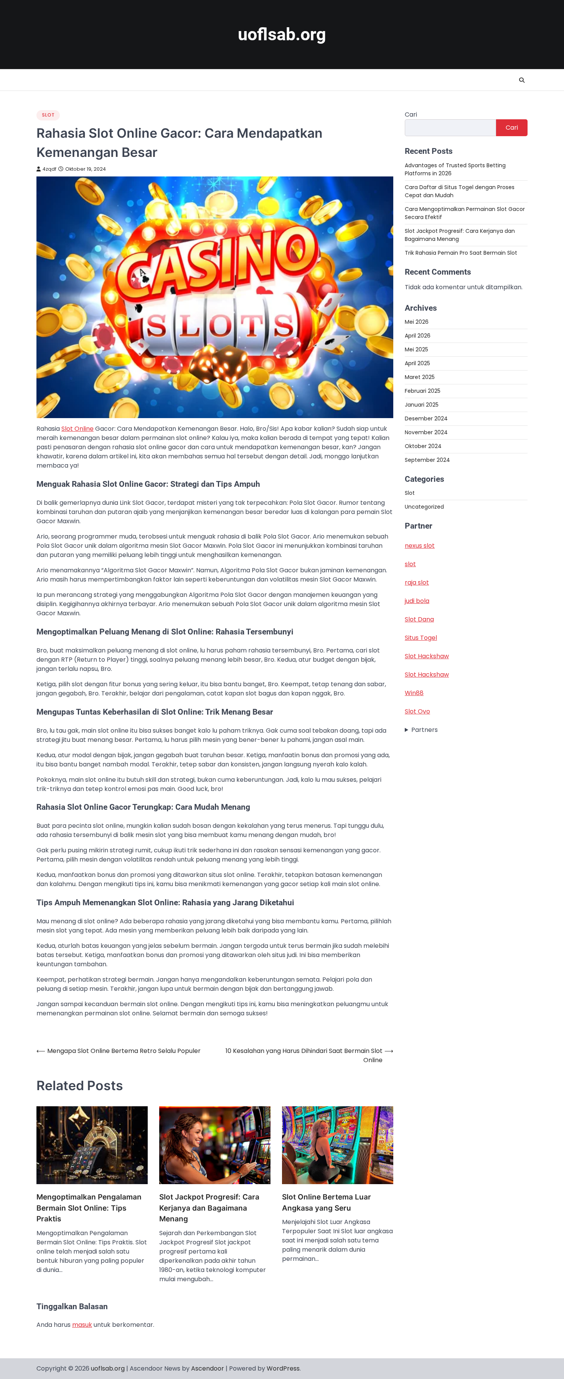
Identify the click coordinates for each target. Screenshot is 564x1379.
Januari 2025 (422, 404)
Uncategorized (424, 507)
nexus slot (420, 545)
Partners (424, 729)
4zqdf (49, 169)
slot (410, 564)
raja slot (417, 582)
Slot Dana (419, 619)
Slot (48, 115)
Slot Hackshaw (427, 656)
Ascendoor (207, 1368)
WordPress (283, 1368)
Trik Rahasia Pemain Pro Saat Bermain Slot (461, 252)
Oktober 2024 (423, 446)
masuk (82, 1324)
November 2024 (426, 432)
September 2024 (427, 459)
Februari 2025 (422, 390)
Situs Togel (421, 637)
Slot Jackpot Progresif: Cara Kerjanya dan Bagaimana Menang (209, 1208)
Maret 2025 (420, 377)
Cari (411, 114)
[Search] (522, 80)
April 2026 (417, 335)
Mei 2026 (417, 321)
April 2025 (417, 363)
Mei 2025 (416, 349)
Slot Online (77, 428)
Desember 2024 (426, 418)
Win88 (414, 693)
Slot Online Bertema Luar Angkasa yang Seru (326, 1203)
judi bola (417, 600)
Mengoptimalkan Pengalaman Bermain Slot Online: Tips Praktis (89, 1208)
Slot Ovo (417, 711)
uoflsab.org (282, 34)
